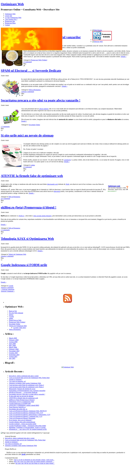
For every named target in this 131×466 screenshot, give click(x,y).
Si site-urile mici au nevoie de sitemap (27, 135)
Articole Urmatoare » (8, 291)
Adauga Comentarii (27, 91)
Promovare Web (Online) (39, 60)
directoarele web (52, 184)
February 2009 (14, 340)
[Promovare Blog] (102, 40)
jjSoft (67, 184)
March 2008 (13, 347)
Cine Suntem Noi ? (11, 19)
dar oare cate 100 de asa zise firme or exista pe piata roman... (35, 463)
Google (10, 286)
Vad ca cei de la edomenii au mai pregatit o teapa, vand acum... (34, 460)
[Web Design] (97, 30)
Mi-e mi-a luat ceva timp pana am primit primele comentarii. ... (34, 461)
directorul (57, 191)
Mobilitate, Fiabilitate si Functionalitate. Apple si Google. (27, 427)
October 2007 (13, 353)
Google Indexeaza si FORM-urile (24, 265)
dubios (11, 315)
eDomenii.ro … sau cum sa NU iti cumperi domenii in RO (28, 429)
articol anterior (43, 109)
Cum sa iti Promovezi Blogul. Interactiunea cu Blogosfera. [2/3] (29, 414)
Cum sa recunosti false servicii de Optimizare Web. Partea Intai (29, 378)
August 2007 (13, 356)
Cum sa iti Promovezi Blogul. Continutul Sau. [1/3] (25, 416)
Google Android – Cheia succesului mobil (22, 424)
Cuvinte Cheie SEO (19, 328)
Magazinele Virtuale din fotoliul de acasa (22, 389)
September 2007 (14, 355)
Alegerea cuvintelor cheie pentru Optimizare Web (25, 383)
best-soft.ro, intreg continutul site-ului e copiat (23, 376)
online (33, 165)
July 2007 (12, 358)
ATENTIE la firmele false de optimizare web (32, 176)
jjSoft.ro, (21, 216)
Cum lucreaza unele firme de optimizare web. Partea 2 (26, 385)
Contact (7, 25)
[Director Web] (97, 41)
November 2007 (14, 351)
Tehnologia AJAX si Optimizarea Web (27, 238)
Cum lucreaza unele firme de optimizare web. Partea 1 (26, 387)
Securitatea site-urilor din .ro (18, 409)
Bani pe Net (13, 311)
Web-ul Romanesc (35, 90)
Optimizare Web (12, 4)
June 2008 (12, 344)
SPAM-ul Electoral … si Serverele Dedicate (31, 70)
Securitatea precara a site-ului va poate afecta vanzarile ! (40, 100)
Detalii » (123, 56)
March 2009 (13, 338)
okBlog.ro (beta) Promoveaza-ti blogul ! (28, 207)
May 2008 (12, 345)
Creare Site (8, 16)
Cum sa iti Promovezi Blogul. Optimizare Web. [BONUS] (28, 411)
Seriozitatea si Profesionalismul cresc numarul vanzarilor (27, 390)
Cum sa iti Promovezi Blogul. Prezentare (22, 418)
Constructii (67, 160)
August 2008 (13, 342)
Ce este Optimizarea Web (13, 17)
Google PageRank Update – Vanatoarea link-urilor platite (27, 426)
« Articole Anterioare (7, 289)
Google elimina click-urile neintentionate (22, 422)
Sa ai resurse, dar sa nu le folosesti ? (20, 420)
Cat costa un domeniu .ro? (17, 381)
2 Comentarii (27, 62)
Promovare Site (10, 21)
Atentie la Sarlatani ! (15, 379)
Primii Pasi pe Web (15, 320)
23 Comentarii (5, 198)
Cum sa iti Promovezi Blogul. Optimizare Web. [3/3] (26, 413)
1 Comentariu (5, 126)
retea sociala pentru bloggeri (42, 216)
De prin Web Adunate (16, 313)
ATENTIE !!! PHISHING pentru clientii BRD (24, 405)
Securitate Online (34, 125)
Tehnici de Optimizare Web (17, 254)
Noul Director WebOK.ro (17, 407)
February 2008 (14, 349)
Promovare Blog (10, 23)
